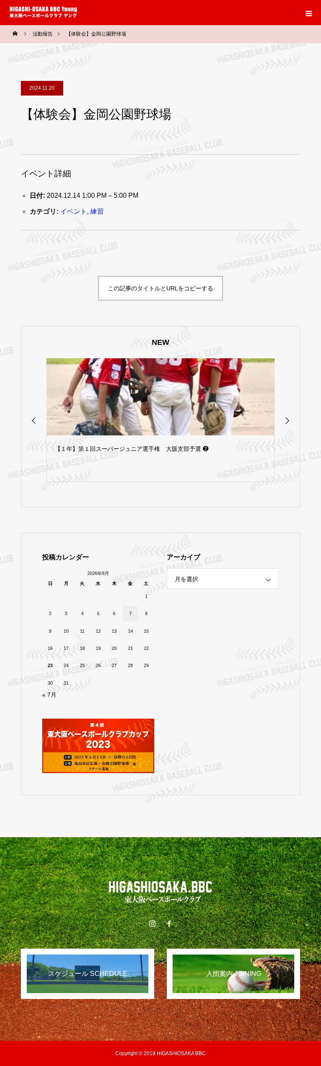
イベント (73, 211)
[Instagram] (152, 923)
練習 (97, 211)
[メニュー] (308, 12)
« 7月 (49, 694)
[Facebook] (169, 923)
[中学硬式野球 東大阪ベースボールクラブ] (160, 892)
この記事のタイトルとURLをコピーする (160, 288)
